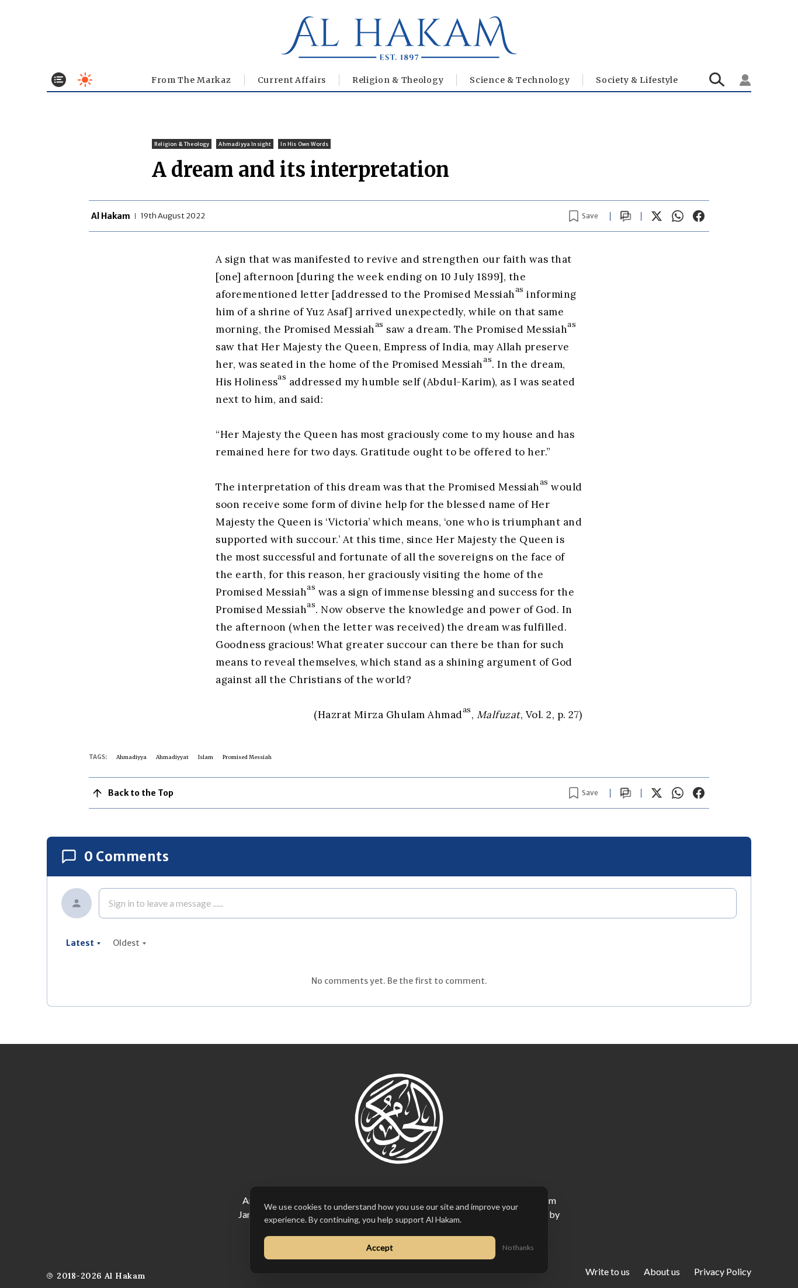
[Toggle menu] (58, 79)
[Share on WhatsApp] (677, 216)
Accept (379, 1247)
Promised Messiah (247, 757)
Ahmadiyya (131, 757)
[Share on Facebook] (699, 216)
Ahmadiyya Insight (244, 144)
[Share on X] (656, 216)
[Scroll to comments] (626, 216)
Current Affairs (292, 80)
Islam (205, 757)
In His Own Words (304, 144)
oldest (126, 943)
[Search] (717, 79)
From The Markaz (191, 80)
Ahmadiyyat (172, 757)
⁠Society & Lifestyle (637, 80)
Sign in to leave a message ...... (166, 902)
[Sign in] (745, 80)
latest (80, 943)
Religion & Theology (397, 80)
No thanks (518, 1247)
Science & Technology (520, 80)
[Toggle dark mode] (85, 79)
